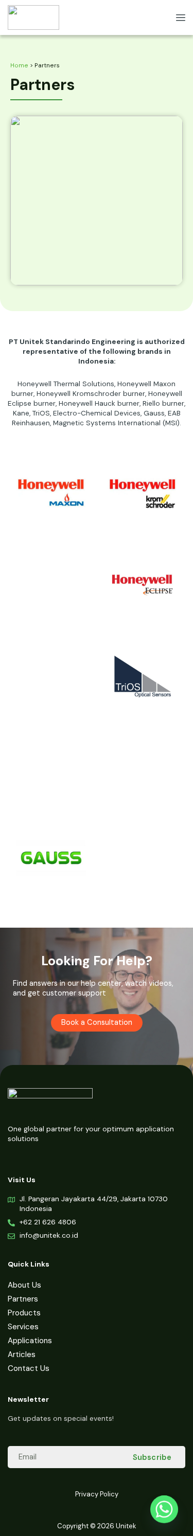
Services (23, 1327)
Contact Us (28, 1368)
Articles (22, 1354)
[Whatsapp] (164, 1509)
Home (19, 65)
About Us (24, 1285)
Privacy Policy (96, 1494)
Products (24, 1313)
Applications (30, 1340)
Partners (23, 1299)
